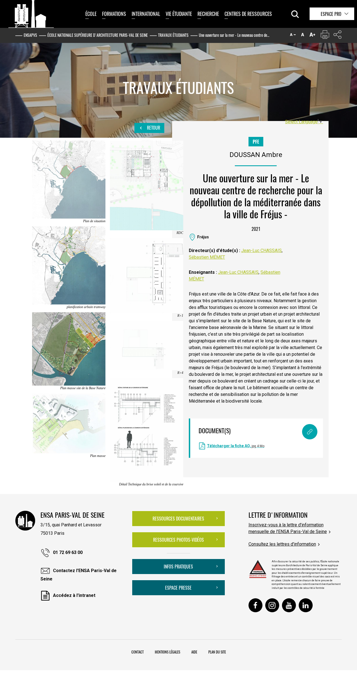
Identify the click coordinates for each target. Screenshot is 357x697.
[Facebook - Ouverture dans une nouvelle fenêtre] (255, 605)
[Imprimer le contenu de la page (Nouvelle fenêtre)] (325, 36)
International (146, 13)
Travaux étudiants (173, 35)
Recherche (208, 13)
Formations (114, 13)
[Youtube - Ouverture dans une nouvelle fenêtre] (289, 605)
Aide (194, 652)
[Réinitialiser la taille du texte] (302, 36)
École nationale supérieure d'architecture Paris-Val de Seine (97, 35)
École (91, 13)
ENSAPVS (30, 35)
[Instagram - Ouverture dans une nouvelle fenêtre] (272, 605)
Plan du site (217, 652)
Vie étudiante (179, 13)
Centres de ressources (248, 13)
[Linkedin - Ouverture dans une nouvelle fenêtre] (306, 605)
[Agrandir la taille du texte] (312, 36)
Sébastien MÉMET (207, 257)
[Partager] (337, 36)
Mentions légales (167, 652)
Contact (137, 652)
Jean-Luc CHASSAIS (261, 250)
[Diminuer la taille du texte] (293, 36)
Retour (153, 127)
